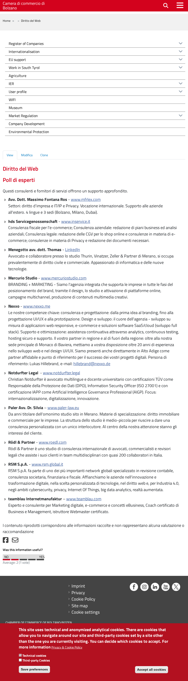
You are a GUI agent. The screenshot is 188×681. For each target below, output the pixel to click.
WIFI (12, 99)
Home (7, 20)
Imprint (78, 586)
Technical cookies (34, 655)
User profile (18, 91)
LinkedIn (72, 249)
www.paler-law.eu (63, 408)
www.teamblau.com (83, 499)
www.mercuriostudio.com (63, 278)
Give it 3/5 (23, 558)
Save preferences (34, 669)
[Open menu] (180, 5)
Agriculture (17, 75)
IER (11, 83)
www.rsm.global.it (47, 464)
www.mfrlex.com (86, 199)
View (10, 155)
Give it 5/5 (40, 558)
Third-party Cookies (36, 660)
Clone (44, 155)
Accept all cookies (151, 669)
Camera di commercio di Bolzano (24, 5)
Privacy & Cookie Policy (66, 647)
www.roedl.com (52, 442)
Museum (15, 107)
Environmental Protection (29, 131)
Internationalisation (24, 51)
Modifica (27, 155)
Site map (80, 605)
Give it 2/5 (15, 558)
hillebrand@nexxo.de (91, 364)
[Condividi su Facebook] (5, 541)
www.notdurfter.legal (61, 373)
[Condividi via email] (15, 541)
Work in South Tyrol (24, 67)
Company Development (27, 123)
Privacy (78, 592)
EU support (17, 59)
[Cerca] (165, 6)
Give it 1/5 (6, 558)
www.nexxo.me (36, 306)
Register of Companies (26, 43)
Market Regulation (23, 115)
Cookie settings (86, 612)
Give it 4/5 (32, 558)
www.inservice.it (75, 221)
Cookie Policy (83, 599)
